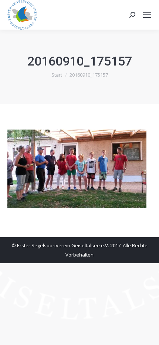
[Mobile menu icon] (147, 14)
